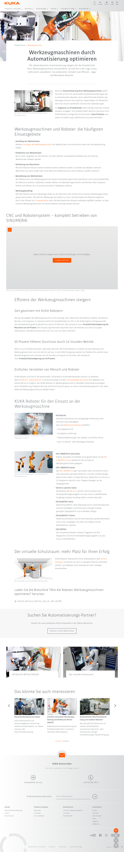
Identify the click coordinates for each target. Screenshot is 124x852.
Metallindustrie (20, 45)
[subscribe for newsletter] (94, 796)
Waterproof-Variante (72, 425)
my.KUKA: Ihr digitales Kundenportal (73, 810)
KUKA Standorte (96, 816)
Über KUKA (95, 813)
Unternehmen (84, 9)
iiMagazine (95, 821)
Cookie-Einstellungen (76, 847)
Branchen (28, 9)
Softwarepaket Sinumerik (77, 380)
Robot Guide (37, 810)
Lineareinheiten (42, 200)
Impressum (52, 847)
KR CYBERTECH (66, 471)
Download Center (67, 816)
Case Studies (37, 813)
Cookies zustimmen (62, 260)
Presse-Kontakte (9, 816)
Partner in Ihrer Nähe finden (62, 631)
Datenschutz (62, 847)
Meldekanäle (95, 824)
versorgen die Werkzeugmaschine (37, 144)
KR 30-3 (73, 491)
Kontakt (7, 813)
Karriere (94, 810)
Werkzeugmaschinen (35, 45)
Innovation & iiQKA (67, 9)
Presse (94, 818)
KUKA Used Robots (39, 816)
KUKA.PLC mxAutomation (30, 380)
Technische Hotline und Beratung (13, 810)
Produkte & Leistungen (13, 9)
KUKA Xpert (66, 813)
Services (53, 9)
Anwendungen (41, 9)
